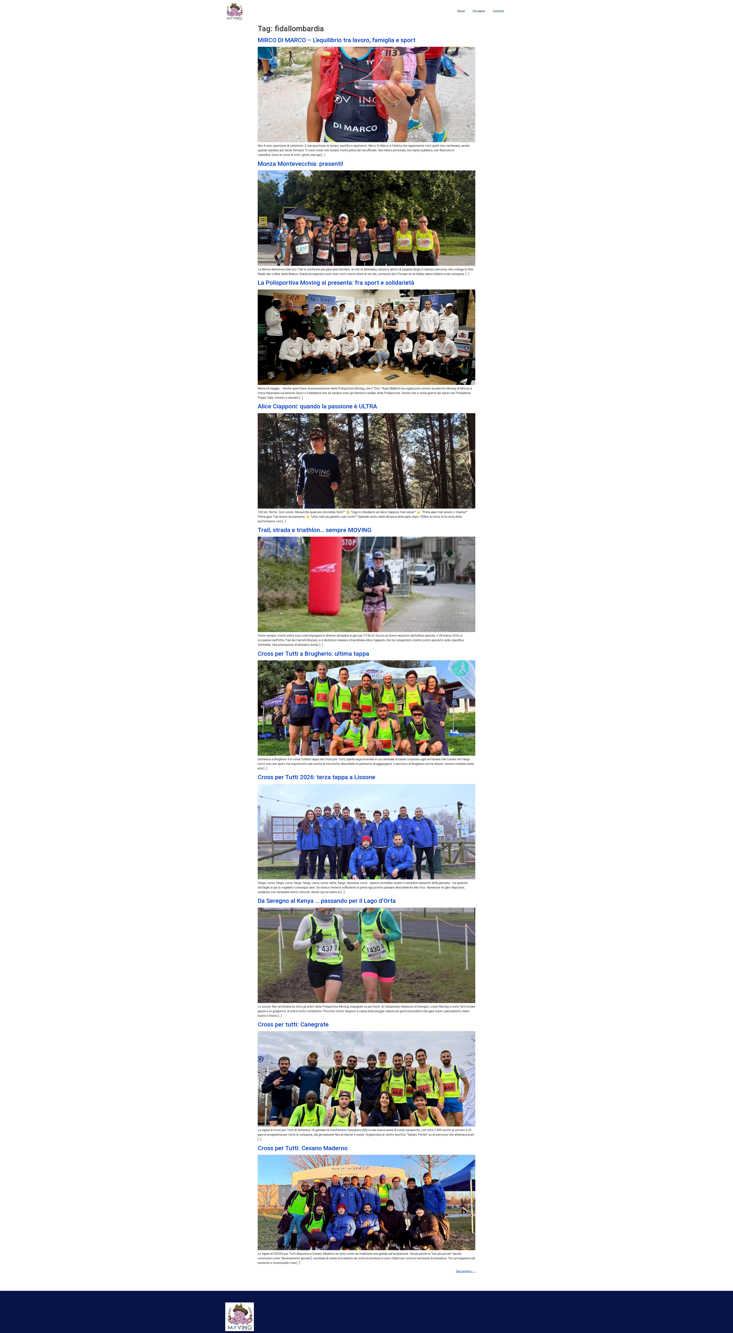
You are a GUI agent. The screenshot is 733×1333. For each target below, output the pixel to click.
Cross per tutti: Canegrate (293, 1024)
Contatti (498, 11)
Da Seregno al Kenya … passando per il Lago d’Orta (327, 900)
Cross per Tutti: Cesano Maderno (303, 1148)
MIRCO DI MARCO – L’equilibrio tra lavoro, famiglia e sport (336, 40)
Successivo (465, 1271)
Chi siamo (479, 11)
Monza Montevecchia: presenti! (300, 163)
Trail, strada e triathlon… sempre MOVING (314, 530)
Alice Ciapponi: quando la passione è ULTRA (317, 406)
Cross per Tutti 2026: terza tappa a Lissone (316, 777)
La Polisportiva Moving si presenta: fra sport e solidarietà (336, 282)
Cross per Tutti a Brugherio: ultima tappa (313, 653)
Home (461, 11)
